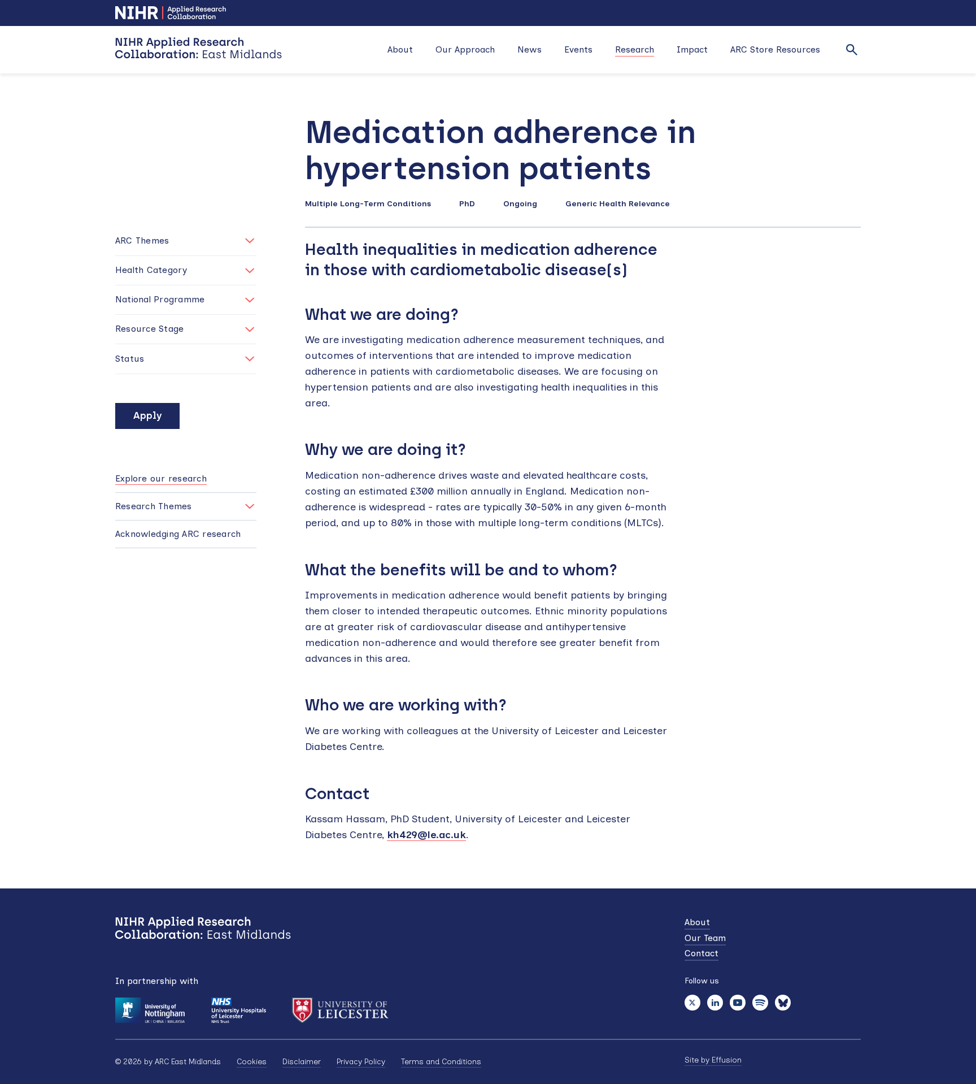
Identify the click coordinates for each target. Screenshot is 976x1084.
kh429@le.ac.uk (426, 835)
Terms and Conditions (441, 1061)
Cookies (252, 1061)
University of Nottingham (150, 1010)
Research (634, 49)
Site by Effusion (713, 1060)
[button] (185, 241)
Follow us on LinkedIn (715, 1003)
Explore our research (161, 478)
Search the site (852, 50)
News (529, 49)
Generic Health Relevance (617, 204)
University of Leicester (340, 1010)
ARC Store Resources (775, 49)
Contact (701, 953)
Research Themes (153, 506)
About (400, 49)
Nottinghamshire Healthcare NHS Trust (238, 1010)
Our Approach (465, 49)
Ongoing (520, 204)
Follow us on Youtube (738, 1003)
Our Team (705, 938)
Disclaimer (301, 1061)
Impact (692, 49)
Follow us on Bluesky (783, 1003)
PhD (467, 204)
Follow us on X (692, 1003)
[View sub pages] (249, 506)
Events (578, 49)
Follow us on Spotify (760, 1003)
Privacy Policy (361, 1061)
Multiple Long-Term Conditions (368, 204)
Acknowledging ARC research (178, 533)
